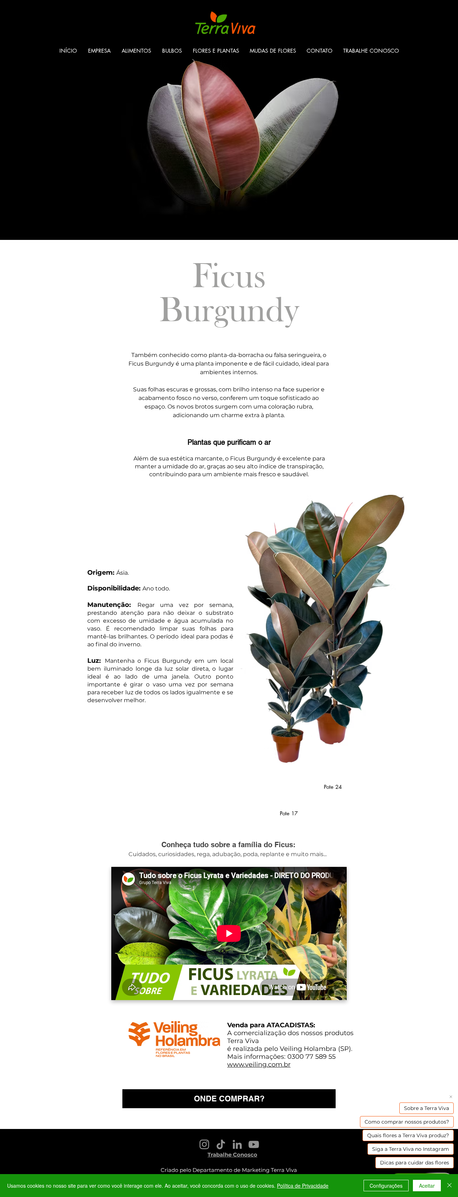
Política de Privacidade (302, 1185)
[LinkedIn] (237, 1144)
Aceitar (427, 1185)
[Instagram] (204, 1144)
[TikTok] (220, 1144)
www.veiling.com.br (259, 1064)
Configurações (386, 1185)
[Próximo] (419, 120)
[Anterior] (39, 120)
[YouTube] (253, 1144)
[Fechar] (449, 1185)
